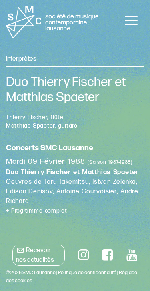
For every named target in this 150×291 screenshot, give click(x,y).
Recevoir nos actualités (35, 255)
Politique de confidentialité (87, 272)
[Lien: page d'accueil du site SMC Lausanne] (52, 22)
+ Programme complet (36, 210)
